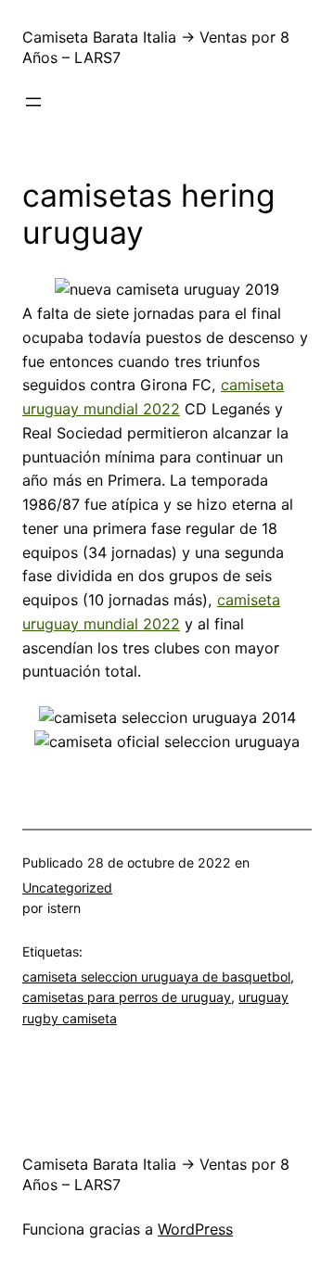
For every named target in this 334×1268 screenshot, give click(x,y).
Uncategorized (67, 887)
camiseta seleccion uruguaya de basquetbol (156, 976)
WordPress (195, 1229)
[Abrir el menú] (33, 102)
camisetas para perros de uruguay (126, 997)
